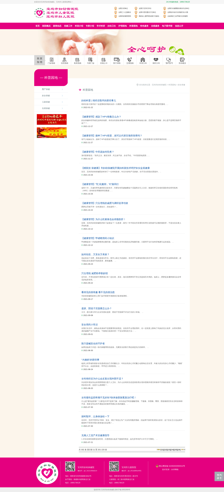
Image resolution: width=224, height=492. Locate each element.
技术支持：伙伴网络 (170, 469)
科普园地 (172, 85)
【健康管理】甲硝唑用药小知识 (97, 238)
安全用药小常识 (89, 324)
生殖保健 (46, 108)
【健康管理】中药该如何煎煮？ (97, 152)
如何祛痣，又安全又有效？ (95, 254)
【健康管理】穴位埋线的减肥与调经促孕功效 (104, 203)
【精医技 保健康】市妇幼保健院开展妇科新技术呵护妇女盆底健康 (115, 168)
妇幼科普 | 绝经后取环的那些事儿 (98, 100)
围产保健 (46, 89)
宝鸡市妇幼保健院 (159, 85)
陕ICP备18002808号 (122, 490)
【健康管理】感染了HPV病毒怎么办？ (101, 116)
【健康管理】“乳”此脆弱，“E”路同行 (100, 184)
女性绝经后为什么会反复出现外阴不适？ (102, 378)
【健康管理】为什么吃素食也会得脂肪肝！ (103, 219)
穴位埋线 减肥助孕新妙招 (94, 273)
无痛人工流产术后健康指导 (95, 435)
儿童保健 (46, 102)
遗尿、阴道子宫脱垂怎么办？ (96, 308)
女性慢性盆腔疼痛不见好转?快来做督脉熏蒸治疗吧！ (108, 397)
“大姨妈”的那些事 (90, 359)
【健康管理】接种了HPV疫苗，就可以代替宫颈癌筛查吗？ (111, 135)
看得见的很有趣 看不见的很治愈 (98, 292)
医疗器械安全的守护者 (93, 343)
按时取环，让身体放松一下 (95, 416)
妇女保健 (46, 95)
